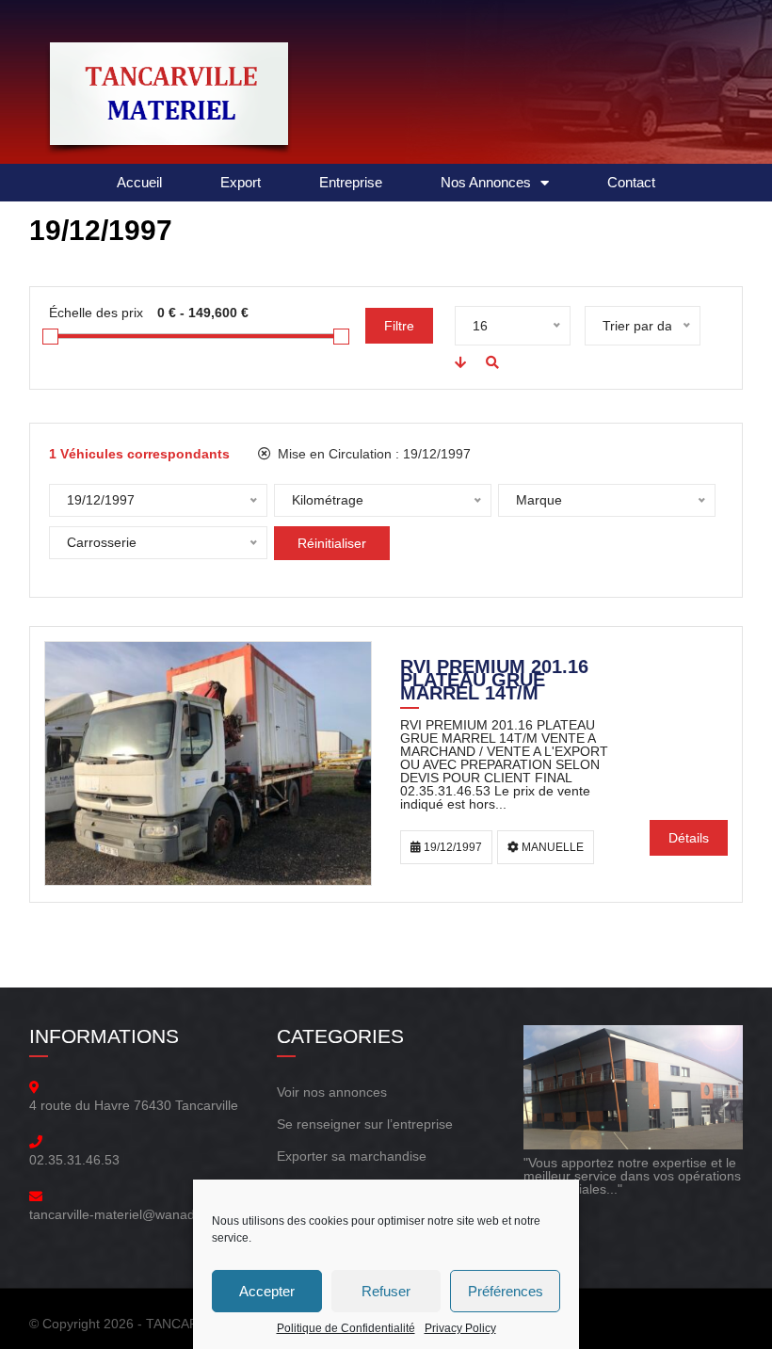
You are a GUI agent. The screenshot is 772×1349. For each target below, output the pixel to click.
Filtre (399, 325)
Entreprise (350, 182)
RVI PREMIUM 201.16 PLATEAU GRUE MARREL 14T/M (494, 681)
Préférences (505, 1291)
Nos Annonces (486, 182)
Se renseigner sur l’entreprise (365, 1124)
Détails (688, 837)
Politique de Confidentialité (346, 1328)
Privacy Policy (460, 1328)
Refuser (386, 1291)
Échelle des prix (96, 312)
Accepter (267, 1291)
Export (240, 182)
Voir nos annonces (332, 1092)
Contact (631, 182)
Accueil (139, 182)
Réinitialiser (332, 543)
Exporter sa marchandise (351, 1156)
